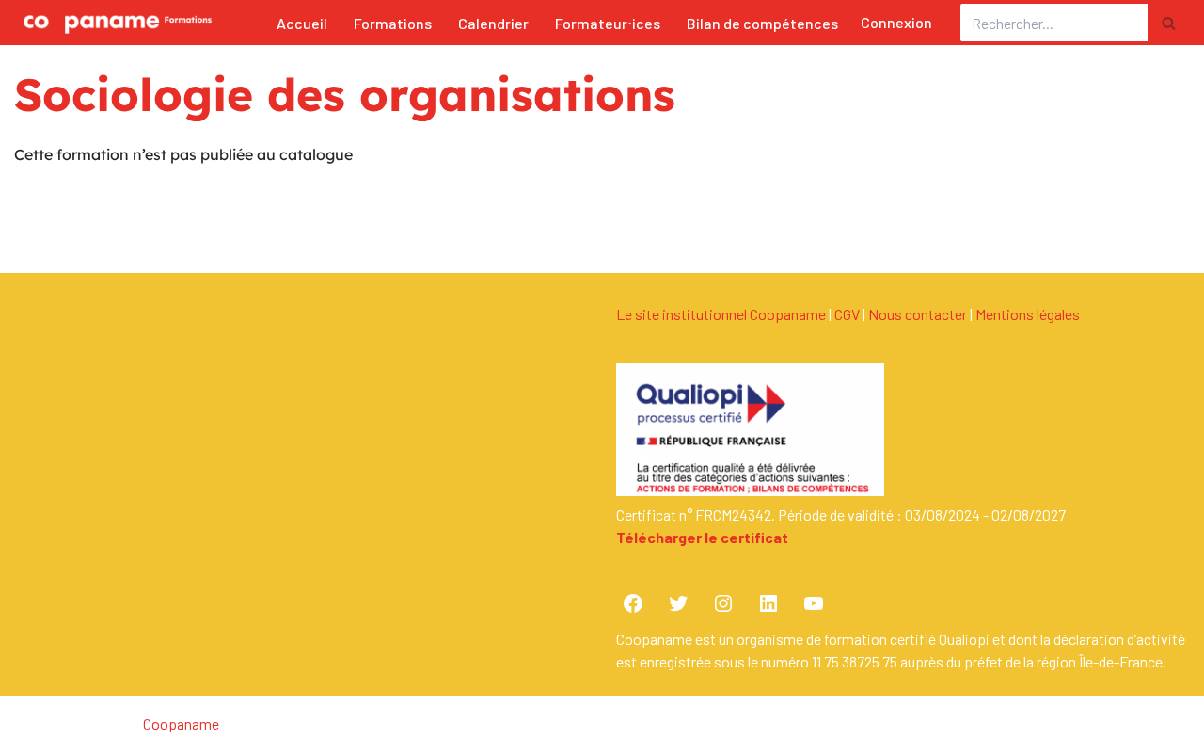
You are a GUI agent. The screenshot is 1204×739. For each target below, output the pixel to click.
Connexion (896, 22)
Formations (393, 23)
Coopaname (181, 723)
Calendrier (493, 23)
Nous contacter (917, 314)
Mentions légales (1027, 314)
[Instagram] (723, 603)
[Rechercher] (1169, 22)
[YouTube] (814, 603)
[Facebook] (633, 603)
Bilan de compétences (762, 23)
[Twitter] (678, 603)
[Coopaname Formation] (113, 22)
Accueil (302, 23)
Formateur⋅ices (607, 23)
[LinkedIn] (768, 603)
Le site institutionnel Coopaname (721, 314)
